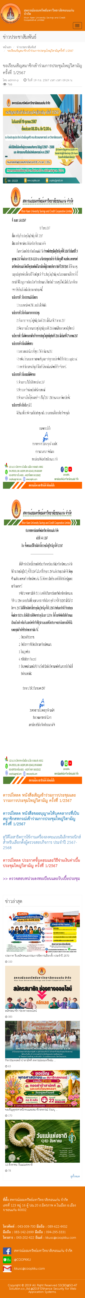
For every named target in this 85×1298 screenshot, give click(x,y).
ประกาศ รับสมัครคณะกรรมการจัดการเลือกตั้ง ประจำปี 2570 (37, 955)
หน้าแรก (7, 47)
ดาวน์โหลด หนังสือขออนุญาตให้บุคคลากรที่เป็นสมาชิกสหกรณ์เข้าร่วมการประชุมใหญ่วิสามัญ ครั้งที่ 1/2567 (41, 819)
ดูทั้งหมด (75, 1176)
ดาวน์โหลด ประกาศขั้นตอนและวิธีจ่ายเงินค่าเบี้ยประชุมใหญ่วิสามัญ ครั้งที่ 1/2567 (41, 863)
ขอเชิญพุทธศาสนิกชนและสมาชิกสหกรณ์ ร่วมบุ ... (31, 1109)
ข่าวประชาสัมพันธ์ (26, 47)
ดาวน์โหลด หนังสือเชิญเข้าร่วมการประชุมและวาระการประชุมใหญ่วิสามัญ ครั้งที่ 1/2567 (39, 798)
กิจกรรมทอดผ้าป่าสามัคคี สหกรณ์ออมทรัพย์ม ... (30, 1060)
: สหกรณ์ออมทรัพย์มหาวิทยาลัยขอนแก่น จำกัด (41, 1251)
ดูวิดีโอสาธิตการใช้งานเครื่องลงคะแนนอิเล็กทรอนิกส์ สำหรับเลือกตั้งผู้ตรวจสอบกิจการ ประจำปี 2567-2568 (42, 842)
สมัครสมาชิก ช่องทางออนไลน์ (21, 1011)
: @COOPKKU (21, 1260)
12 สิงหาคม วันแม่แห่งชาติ (19, 1164)
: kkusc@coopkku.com (28, 1269)
